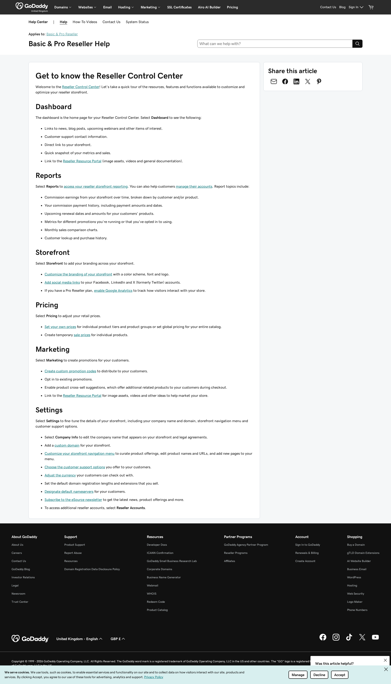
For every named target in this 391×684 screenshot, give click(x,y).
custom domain (67, 445)
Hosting (352, 585)
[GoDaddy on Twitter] (362, 640)
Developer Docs (157, 544)
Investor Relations (23, 577)
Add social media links (62, 282)
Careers (17, 552)
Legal (15, 585)
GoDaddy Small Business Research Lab (172, 561)
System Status (137, 22)
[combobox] (275, 44)
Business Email (356, 569)
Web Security (355, 593)
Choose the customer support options (75, 467)
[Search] (357, 44)
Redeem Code (156, 601)
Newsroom (18, 593)
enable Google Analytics (113, 290)
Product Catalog (157, 609)
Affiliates (229, 561)
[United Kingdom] (32, 6)
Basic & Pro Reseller (62, 34)
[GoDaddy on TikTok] (349, 640)
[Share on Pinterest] (319, 81)
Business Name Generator (164, 577)
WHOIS (151, 593)
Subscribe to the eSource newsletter (73, 499)
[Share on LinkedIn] (296, 81)
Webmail (152, 585)
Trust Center (20, 601)
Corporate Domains (159, 569)
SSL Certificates (179, 7)
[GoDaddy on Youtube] (375, 640)
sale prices (82, 335)
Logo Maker (354, 601)
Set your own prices (60, 326)
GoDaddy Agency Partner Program (246, 544)
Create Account (305, 561)
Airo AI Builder (209, 7)
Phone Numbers (357, 609)
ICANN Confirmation (160, 552)
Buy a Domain (356, 544)
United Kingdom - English (77, 639)
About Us (17, 544)
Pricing (232, 7)
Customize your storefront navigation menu (79, 453)
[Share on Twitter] (307, 81)
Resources (71, 561)
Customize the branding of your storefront (78, 274)
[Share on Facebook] (285, 81)
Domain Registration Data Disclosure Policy (92, 569)
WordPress (354, 577)
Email (107, 7)
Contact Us (111, 22)
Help (63, 22)
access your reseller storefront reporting (96, 186)
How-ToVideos (85, 22)
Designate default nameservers (69, 491)
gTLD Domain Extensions (363, 552)
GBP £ (116, 639)
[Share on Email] (273, 81)
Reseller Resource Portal (82, 161)
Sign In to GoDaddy (307, 544)
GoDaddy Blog (21, 569)
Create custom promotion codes (70, 371)
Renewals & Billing (307, 552)
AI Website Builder (359, 561)
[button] (385, 660)
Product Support (74, 544)
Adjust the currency (60, 475)
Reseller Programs (236, 552)
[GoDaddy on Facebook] (323, 640)
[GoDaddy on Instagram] (336, 640)
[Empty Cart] (371, 7)
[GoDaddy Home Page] (30, 639)
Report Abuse (73, 552)
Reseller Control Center (80, 86)
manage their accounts (194, 186)
